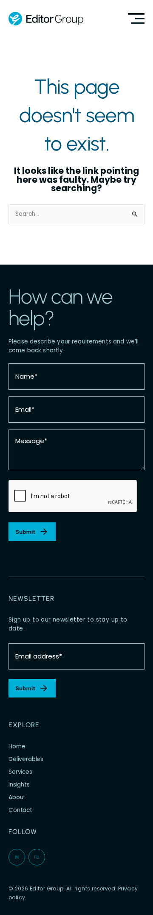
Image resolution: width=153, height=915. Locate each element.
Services (20, 772)
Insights (19, 785)
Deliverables (25, 759)
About (17, 797)
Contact (20, 810)
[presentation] (73, 496)
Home (16, 746)
